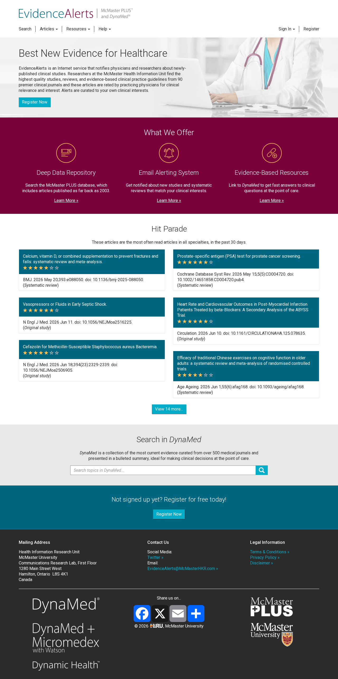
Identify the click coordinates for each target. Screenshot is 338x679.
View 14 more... (169, 409)
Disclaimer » (261, 562)
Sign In (285, 28)
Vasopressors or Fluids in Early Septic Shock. (65, 304)
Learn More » (66, 200)
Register (311, 28)
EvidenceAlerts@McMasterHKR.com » (182, 568)
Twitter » (155, 557)
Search (25, 28)
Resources (76, 28)
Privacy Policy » (265, 557)
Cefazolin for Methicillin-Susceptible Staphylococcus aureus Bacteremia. (90, 346)
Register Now (34, 102)
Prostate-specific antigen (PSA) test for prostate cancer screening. (239, 256)
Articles (47, 28)
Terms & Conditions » (269, 551)
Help (103, 28)
